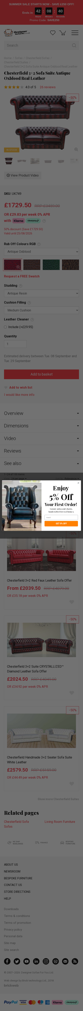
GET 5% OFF (61, 523)
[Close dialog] (78, 483)
